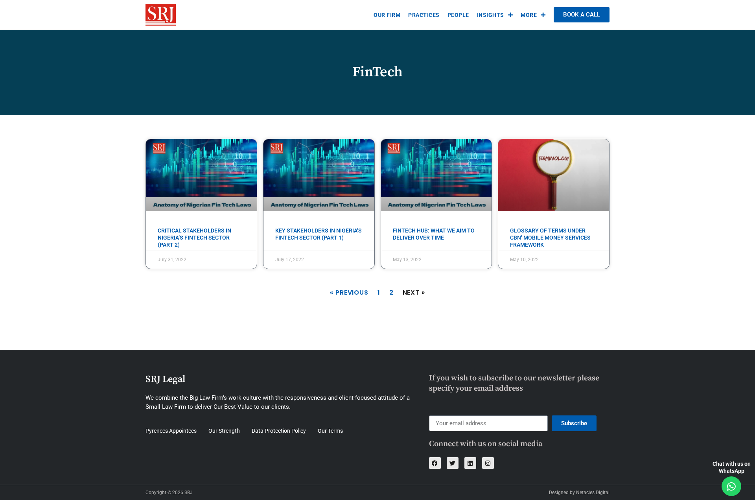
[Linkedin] (470, 463)
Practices (424, 15)
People (458, 15)
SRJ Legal (165, 379)
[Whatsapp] (731, 486)
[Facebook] (435, 463)
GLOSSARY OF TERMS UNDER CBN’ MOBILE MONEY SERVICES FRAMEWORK (550, 237)
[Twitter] (453, 463)
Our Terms (330, 431)
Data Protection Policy (279, 431)
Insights (490, 15)
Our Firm (387, 15)
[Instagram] (488, 463)
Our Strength (224, 431)
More (529, 15)
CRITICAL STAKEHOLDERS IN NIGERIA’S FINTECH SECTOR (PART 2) (194, 237)
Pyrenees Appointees (171, 431)
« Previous (349, 292)
